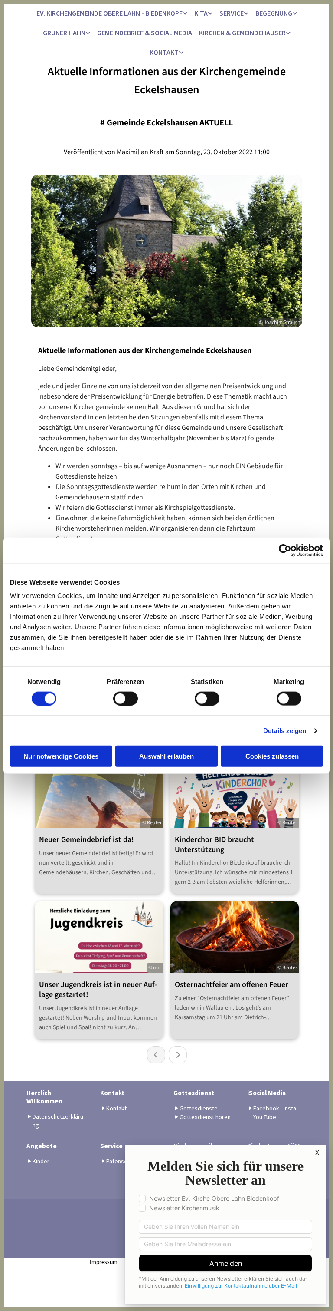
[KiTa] (210, 13)
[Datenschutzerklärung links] (185, 13)
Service (231, 13)
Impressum (104, 1262)
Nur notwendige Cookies (60, 756)
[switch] (125, 698)
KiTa (201, 13)
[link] (112, 13)
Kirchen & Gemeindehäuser (242, 32)
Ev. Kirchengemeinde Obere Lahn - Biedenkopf (109, 13)
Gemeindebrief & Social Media (144, 32)
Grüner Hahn (64, 32)
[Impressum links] (181, 53)
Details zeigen (284, 730)
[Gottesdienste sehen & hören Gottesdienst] (288, 33)
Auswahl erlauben (166, 756)
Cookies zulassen (272, 756)
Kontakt (164, 52)
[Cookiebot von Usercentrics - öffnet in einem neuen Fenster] (285, 550)
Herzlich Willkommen (44, 1097)
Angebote (41, 1146)
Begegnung (273, 13)
